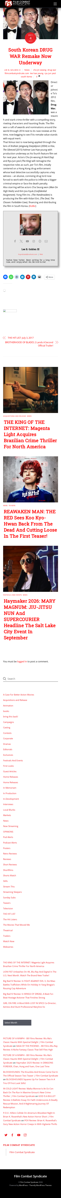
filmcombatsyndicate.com (17, 73)
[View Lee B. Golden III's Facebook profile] (14, 241)
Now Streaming (10, 826)
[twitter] (6, 1134)
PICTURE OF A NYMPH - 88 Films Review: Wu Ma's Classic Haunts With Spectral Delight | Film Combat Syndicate (28, 1042)
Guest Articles (9, 771)
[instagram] (25, 1134)
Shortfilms (8, 870)
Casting (6, 727)
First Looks (8, 765)
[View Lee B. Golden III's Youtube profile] (27, 241)
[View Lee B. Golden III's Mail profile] (46, 241)
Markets (7, 815)
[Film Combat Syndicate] (17, 7)
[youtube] (19, 1134)
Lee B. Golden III (12, 70)
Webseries (8, 946)
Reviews (7, 859)
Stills (5, 881)
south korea (26, 76)
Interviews (8, 804)
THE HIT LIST (9, 913)
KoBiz (32, 206)
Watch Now (8, 941)
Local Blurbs (9, 809)
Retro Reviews (10, 853)
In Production (9, 793)
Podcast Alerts (10, 842)
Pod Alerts (8, 837)
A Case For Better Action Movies (18, 694)
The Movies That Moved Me (16, 924)
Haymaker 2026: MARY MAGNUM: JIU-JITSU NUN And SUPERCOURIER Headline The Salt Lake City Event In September (30, 619)
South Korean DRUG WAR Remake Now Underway (30, 56)
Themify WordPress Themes (40, 1185)
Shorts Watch (9, 875)
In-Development (11, 798)
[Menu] (55, 4)
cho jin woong (39, 70)
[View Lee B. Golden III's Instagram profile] (33, 241)
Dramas (7, 744)
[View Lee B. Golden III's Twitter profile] (21, 241)
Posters (6, 848)
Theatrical (8, 930)
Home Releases (10, 776)
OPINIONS (8, 831)
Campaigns (8, 722)
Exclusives (8, 754)
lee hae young (36, 73)
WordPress (23, 1185)
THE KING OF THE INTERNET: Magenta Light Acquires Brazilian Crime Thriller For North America (30, 434)
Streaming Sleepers (12, 892)
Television (8, 908)
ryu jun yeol (50, 73)
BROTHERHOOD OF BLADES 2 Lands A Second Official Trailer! (29, 344)
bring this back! (10, 716)
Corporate (8, 738)
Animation (8, 705)
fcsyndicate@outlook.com (27, 254)
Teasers (12, 505)
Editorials (7, 749)
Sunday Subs (9, 897)
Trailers (6, 935)
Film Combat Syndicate (19, 1145)
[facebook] (12, 1134)
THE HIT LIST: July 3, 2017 (21, 337)
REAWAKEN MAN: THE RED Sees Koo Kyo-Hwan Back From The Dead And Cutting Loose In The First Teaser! (30, 523)
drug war (52, 70)
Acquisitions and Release (14, 416)
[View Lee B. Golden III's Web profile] (39, 241)
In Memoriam (9, 787)
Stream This (9, 886)
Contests (7, 733)
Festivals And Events (12, 595)
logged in (22, 661)
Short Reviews (10, 864)
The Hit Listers (10, 919)
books (6, 711)
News (27, 70)
